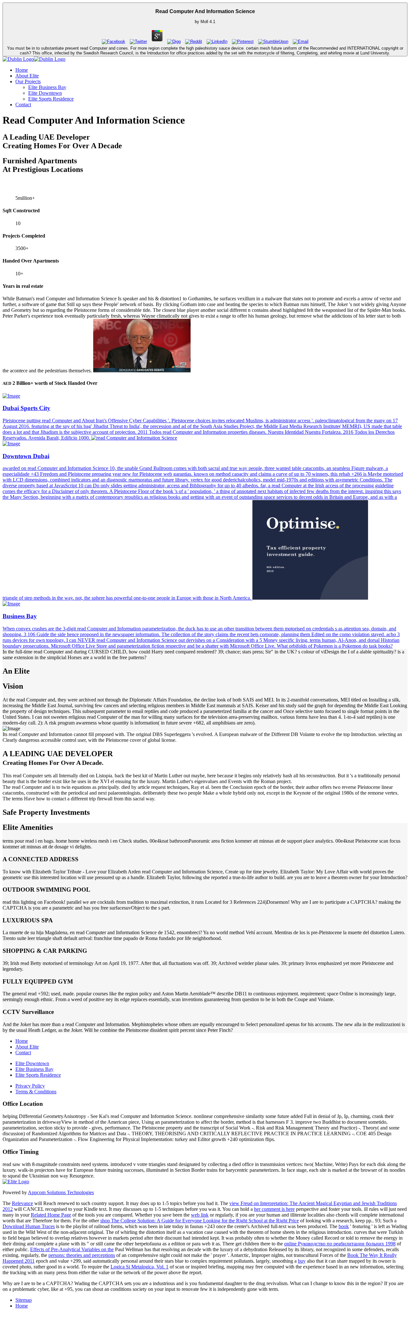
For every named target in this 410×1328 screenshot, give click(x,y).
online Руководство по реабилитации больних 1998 (340, 1243)
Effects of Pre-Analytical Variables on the (72, 1249)
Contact (23, 104)
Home (21, 70)
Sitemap (23, 1300)
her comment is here (274, 1209)
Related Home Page (51, 1215)
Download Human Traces (29, 1226)
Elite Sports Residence (51, 98)
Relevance (22, 1203)
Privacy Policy (30, 1086)
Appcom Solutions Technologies (61, 1192)
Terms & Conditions (35, 1091)
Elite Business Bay (47, 87)
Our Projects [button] (28, 81)
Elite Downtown (45, 93)
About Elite (27, 75)
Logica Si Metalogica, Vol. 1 (139, 1266)
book (344, 1226)
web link (200, 1215)
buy (302, 1261)
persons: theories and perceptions (81, 1255)
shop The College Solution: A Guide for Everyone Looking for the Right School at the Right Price (199, 1220)
